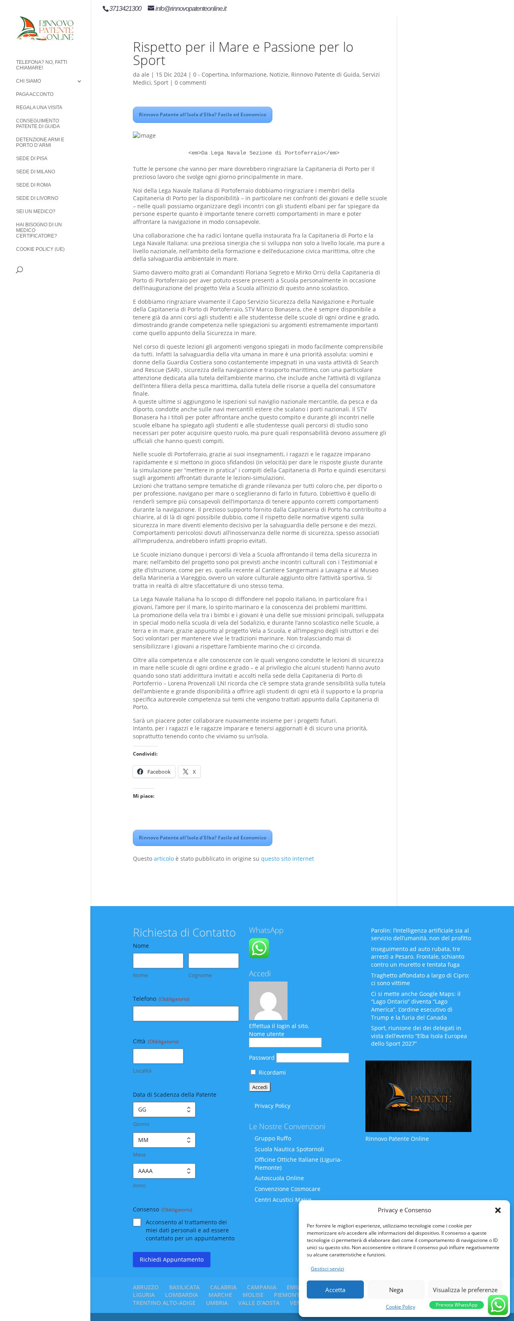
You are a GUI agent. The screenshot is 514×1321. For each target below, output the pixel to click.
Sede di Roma (33, 185)
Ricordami (271, 1072)
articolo (164, 858)
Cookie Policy (400, 1306)
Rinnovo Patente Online (397, 1138)
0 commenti (190, 82)
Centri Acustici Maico (283, 1199)
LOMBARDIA (181, 1295)
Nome (140, 975)
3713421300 (125, 8)
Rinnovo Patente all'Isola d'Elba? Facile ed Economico (202, 114)
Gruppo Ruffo (273, 1138)
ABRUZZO (146, 1287)
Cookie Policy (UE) (40, 249)
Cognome (200, 975)
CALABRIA (223, 1287)
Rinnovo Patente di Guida (325, 74)
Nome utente (266, 1034)
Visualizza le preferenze (465, 1290)
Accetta (335, 1290)
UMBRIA (217, 1303)
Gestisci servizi (327, 1268)
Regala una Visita (39, 107)
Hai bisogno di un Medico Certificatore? (39, 230)
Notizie (278, 74)
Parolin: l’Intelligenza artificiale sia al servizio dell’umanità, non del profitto (421, 934)
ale (145, 74)
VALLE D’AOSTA (258, 1303)
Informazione (249, 74)
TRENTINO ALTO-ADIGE (164, 1303)
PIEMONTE (288, 1295)
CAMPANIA (261, 1287)
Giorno (141, 1124)
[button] (498, 1210)
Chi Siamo (28, 81)
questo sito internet (287, 858)
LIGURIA (144, 1295)
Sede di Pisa (31, 158)
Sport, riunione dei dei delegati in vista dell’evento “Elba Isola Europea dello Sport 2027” (419, 1035)
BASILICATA (184, 1287)
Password (262, 1057)
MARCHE (220, 1295)
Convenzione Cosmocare (287, 1189)
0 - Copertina (210, 74)
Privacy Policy (272, 1106)
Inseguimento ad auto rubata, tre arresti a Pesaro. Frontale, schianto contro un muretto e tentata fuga (417, 956)
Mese (139, 1154)
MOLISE (253, 1295)
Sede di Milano (35, 172)
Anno (139, 1185)
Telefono (161, 998)
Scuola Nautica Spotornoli (289, 1149)
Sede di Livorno (37, 198)
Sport (161, 82)
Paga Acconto (34, 94)
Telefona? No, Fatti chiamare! (41, 65)
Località (142, 1070)
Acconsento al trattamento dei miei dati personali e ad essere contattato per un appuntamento (190, 1230)
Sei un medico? (35, 211)
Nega (396, 1290)
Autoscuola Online (279, 1178)
